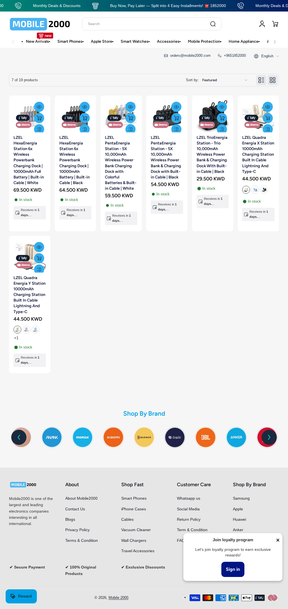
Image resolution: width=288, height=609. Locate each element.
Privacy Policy (77, 530)
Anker (238, 530)
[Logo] (40, 24)
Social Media (188, 509)
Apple (238, 509)
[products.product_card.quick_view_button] (39, 107)
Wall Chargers (133, 540)
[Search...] (212, 23)
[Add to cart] (39, 118)
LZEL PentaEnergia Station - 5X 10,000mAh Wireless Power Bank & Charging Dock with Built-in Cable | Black (166, 157)
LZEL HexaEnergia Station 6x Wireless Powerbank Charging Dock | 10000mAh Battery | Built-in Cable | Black (74, 160)
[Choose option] (268, 118)
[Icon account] (262, 24)
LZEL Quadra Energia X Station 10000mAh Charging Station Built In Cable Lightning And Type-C (258, 154)
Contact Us (75, 509)
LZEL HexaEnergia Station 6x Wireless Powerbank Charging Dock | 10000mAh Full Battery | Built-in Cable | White (29, 160)
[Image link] (52, 437)
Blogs (70, 519)
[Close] (277, 540)
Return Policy (189, 519)
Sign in (233, 569)
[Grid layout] (272, 80)
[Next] (269, 437)
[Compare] (39, 129)
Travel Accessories (137, 551)
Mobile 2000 (118, 598)
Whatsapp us (188, 498)
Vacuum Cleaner (136, 530)
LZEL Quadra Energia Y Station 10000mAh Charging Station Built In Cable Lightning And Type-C (30, 294)
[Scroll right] (275, 39)
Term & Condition (192, 530)
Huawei (239, 519)
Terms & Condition (81, 540)
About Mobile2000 (81, 498)
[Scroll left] (13, 39)
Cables (127, 519)
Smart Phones (134, 498)
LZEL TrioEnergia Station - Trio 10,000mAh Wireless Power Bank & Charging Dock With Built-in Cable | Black (212, 154)
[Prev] (18, 437)
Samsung (241, 498)
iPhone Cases (133, 509)
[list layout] (261, 80)
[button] (275, 24)
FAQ (181, 540)
